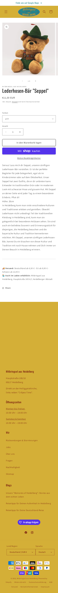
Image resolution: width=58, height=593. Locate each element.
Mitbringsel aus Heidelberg (27, 578)
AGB (50, 582)
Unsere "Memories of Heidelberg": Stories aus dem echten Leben (28, 495)
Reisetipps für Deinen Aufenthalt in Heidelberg (28, 503)
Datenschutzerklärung (37, 582)
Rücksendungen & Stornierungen (22, 440)
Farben (5, 113)
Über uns (10, 454)
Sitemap (10, 474)
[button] (6, 11)
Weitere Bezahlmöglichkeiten (29, 158)
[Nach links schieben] (22, 81)
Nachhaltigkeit (13, 467)
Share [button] (8, 288)
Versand (15, 102)
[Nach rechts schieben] (35, 81)
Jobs (8, 447)
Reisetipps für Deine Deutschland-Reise (25, 510)
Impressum (45, 587)
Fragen (9, 460)
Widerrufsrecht (20, 582)
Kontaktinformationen (29, 587)
